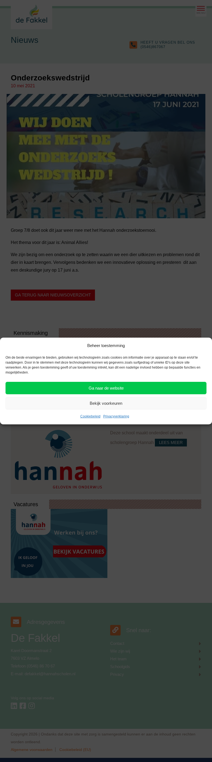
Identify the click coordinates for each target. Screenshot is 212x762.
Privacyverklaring (116, 416)
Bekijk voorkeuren (106, 403)
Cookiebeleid (90, 416)
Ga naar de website (106, 388)
